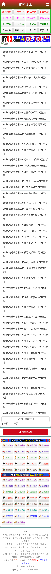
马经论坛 (9, 510)
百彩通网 (33, 504)
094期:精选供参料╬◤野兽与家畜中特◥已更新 (25, 299)
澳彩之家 (21, 480)
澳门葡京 (33, 486)
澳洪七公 (21, 516)
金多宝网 (45, 492)
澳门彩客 (33, 480)
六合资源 (9, 445)
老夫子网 (21, 510)
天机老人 (45, 510)
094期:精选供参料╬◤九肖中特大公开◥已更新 (25, 280)
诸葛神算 (9, 498)
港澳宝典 (9, 492)
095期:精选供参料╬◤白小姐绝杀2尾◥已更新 (25, 62)
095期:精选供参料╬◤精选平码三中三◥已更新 (25, 54)
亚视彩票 (21, 464)
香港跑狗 (45, 445)
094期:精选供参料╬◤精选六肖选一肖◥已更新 (25, 309)
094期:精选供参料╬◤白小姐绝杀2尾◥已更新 (25, 262)
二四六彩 (33, 464)
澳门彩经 (21, 486)
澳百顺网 (33, 516)
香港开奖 (45, 464)
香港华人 (45, 457)
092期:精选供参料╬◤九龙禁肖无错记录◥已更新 (25, 396)
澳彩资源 (9, 480)
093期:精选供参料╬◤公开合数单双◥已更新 (25, 353)
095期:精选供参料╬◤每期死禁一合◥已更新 (25, 118)
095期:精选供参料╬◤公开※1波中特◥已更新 (25, 181)
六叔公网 (21, 470)
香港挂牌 (21, 445)
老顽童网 (33, 492)
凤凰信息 (45, 451)
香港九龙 (21, 457)
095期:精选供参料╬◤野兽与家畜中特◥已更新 (25, 174)
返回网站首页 (25, 432)
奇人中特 (45, 516)
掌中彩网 (45, 498)
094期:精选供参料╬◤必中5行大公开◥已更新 (25, 323)
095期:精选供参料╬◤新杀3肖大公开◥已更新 (25, 144)
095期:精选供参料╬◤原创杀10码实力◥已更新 (25, 79)
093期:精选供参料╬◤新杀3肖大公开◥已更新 (25, 347)
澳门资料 (9, 486)
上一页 (15, 423)
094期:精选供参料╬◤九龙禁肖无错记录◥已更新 (25, 270)
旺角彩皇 (9, 451)
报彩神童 (21, 522)
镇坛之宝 (9, 457)
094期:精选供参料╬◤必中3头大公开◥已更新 (25, 328)
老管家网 (21, 492)
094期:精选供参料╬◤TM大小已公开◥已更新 (25, 335)
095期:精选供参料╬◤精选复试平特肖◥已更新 (25, 105)
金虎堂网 (9, 504)
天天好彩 (33, 470)
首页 (3, 4)
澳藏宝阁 (9, 516)
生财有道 (9, 464)
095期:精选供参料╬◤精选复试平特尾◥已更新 (25, 95)
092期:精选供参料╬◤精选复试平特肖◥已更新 (25, 405)
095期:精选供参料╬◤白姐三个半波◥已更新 (25, 209)
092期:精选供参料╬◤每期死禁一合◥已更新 (25, 413)
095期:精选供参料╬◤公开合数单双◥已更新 (25, 112)
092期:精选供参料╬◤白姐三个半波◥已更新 (25, 316)
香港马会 (21, 451)
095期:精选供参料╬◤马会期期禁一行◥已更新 (25, 136)
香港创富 (9, 470)
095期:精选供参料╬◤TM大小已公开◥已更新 (25, 165)
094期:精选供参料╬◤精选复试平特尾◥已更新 (25, 254)
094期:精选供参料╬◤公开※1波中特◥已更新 (25, 341)
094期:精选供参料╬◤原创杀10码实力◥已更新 (25, 290)
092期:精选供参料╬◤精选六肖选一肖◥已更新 (25, 370)
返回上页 (47, 4)
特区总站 (33, 445)
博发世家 (33, 451)
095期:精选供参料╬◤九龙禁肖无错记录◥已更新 (25, 126)
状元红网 (45, 486)
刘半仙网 (21, 498)
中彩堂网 (33, 510)
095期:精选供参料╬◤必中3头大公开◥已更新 (25, 87)
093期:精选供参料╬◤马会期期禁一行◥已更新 (25, 361)
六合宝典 (33, 457)
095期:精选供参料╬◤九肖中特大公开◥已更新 (25, 70)
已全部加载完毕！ (25, 419)
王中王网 (45, 480)
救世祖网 (33, 498)
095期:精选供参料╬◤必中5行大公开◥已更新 (25, 159)
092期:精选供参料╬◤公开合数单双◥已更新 (25, 388)
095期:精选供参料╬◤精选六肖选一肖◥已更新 (25, 152)
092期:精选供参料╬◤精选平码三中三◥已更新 (25, 380)
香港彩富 (45, 470)
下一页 (4, 423)
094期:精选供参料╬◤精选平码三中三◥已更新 (25, 245)
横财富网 (45, 504)
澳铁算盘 (9, 522)
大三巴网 (21, 504)
